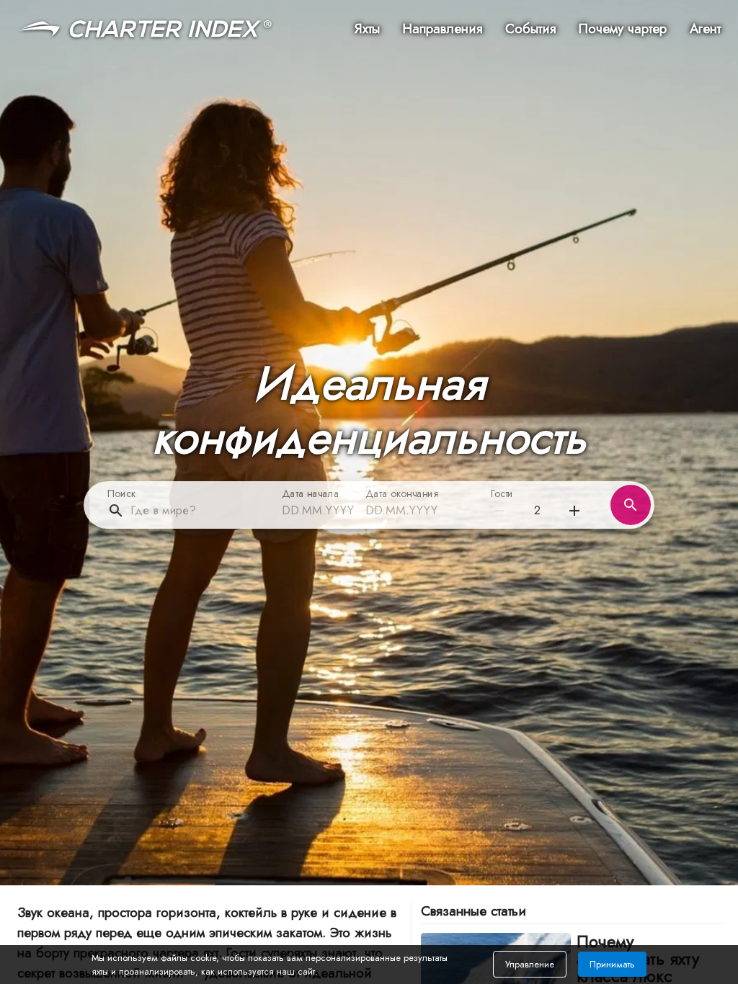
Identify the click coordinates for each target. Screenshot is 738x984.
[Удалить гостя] (574, 510)
